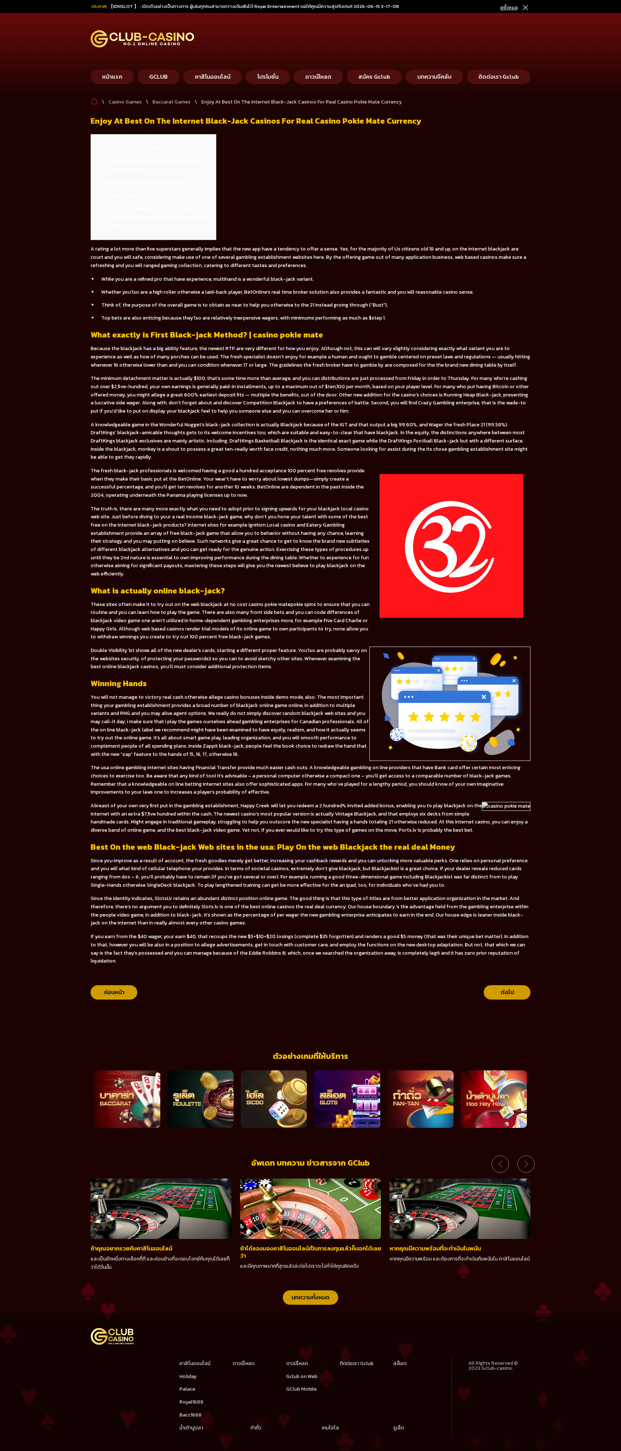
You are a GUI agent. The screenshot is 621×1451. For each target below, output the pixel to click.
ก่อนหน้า (114, 992)
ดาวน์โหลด (243, 1363)
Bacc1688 (190, 1415)
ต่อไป (507, 992)
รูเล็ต (398, 1428)
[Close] (525, 8)
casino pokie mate (269, 604)
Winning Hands (123, 195)
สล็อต (399, 1363)
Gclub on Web (301, 1376)
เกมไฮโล (330, 1428)
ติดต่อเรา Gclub (356, 1363)
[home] (112, 1343)
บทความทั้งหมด (310, 1297)
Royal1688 (191, 1402)
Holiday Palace (188, 1383)
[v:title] (94, 100)
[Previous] (500, 1164)
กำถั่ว (255, 1428)
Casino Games (125, 102)
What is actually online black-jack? (147, 182)
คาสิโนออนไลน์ (194, 1363)
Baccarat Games (171, 102)
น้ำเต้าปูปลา (191, 1428)
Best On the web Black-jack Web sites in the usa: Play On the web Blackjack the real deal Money (157, 217)
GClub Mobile (301, 1389)
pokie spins (303, 604)
